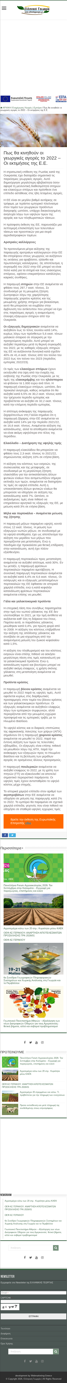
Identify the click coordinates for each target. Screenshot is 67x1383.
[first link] (4, 8)
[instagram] (42, 1042)
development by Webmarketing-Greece (33, 1375)
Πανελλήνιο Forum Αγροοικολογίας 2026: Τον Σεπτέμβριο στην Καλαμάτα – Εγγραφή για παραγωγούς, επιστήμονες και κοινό (28, 888)
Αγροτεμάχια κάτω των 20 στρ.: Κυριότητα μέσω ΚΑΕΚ (33, 928)
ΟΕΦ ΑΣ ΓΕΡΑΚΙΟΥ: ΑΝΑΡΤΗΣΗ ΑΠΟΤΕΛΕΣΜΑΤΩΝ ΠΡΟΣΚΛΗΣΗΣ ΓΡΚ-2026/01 (33, 934)
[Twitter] (30, 1042)
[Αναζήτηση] (56, 1248)
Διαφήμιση (5, 1333)
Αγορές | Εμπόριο (33, 107)
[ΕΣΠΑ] (33, 98)
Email (4, 1293)
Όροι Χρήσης (7, 1343)
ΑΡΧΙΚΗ (6, 107)
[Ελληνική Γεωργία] (33, 9)
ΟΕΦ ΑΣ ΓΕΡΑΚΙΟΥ (14, 939)
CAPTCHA (6, 1298)
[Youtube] (36, 1042)
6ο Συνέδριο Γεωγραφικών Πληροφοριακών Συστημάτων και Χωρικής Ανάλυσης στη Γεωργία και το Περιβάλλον (32, 980)
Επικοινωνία (7, 1338)
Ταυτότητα (5, 1328)
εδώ (28, 823)
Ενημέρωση (17, 107)
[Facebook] (24, 1042)
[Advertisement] (33, 57)
